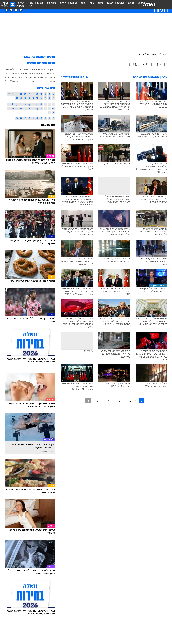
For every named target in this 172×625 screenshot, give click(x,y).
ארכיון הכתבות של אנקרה (38, 57)
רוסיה (52, 73)
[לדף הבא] (88, 400)
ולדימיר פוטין (11, 77)
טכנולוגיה (51, 3)
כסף (92, 3)
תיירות (63, 3)
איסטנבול (17, 69)
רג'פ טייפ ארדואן (39, 69)
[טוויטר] (11, 10)
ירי (25, 77)
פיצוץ (46, 73)
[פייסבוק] (7, 10)
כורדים (18, 73)
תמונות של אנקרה (147, 54)
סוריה (7, 73)
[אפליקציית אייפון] (16, 10)
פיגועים (26, 69)
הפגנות (8, 69)
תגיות (164, 54)
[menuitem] (129, 5)
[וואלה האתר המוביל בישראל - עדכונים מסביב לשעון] (149, 4)
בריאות (73, 3)
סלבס (100, 3)
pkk (12, 73)
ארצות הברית (36, 73)
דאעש (26, 73)
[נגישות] (5, 4)
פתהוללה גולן (11, 81)
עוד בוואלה (48, 125)
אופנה (40, 3)
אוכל (83, 3)
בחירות (120, 3)
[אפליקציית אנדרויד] (21, 10)
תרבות (110, 3)
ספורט (131, 3)
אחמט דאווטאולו (46, 77)
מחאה (52, 81)
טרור (21, 77)
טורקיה (51, 69)
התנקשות (32, 77)
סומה (33, 81)
